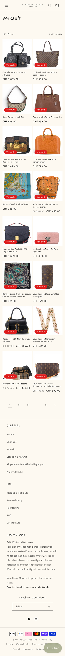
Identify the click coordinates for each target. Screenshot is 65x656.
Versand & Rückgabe (17, 492)
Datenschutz (13, 522)
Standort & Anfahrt (17, 456)
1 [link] (10, 405)
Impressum (13, 507)
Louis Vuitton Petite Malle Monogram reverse (14, 160)
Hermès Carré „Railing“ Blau (15, 204)
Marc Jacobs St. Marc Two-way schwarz (16, 340)
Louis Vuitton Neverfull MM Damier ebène (45, 73)
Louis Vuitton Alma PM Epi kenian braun (44, 160)
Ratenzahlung (14, 500)
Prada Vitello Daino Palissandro (47, 117)
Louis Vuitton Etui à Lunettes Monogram (46, 295)
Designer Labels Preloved (31, 640)
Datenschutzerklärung (42, 644)
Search (10, 434)
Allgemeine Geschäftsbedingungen (25, 464)
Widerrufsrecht (15, 471)
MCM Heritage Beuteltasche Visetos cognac (45, 205)
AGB (9, 515)
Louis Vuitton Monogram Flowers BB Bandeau (44, 340)
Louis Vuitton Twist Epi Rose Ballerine (45, 250)
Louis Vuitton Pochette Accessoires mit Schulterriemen (47, 385)
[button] (6, 5)
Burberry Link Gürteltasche (14, 383)
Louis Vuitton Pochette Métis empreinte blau (15, 250)
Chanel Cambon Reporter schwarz (14, 73)
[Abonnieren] (49, 607)
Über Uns (12, 441)
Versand (16, 649)
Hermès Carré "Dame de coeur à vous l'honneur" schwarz (16, 295)
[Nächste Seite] (55, 405)
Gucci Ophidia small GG (13, 117)
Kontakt (11, 449)
